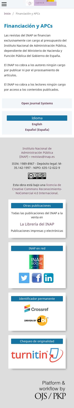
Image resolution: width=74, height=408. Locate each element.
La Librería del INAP (37, 224)
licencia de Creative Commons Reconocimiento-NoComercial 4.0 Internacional (37, 189)
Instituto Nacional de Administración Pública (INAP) (36, 153)
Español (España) (37, 130)
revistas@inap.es (43, 157)
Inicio (7, 13)
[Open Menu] (4, 4)
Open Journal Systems (37, 103)
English (37, 124)
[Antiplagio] (37, 355)
